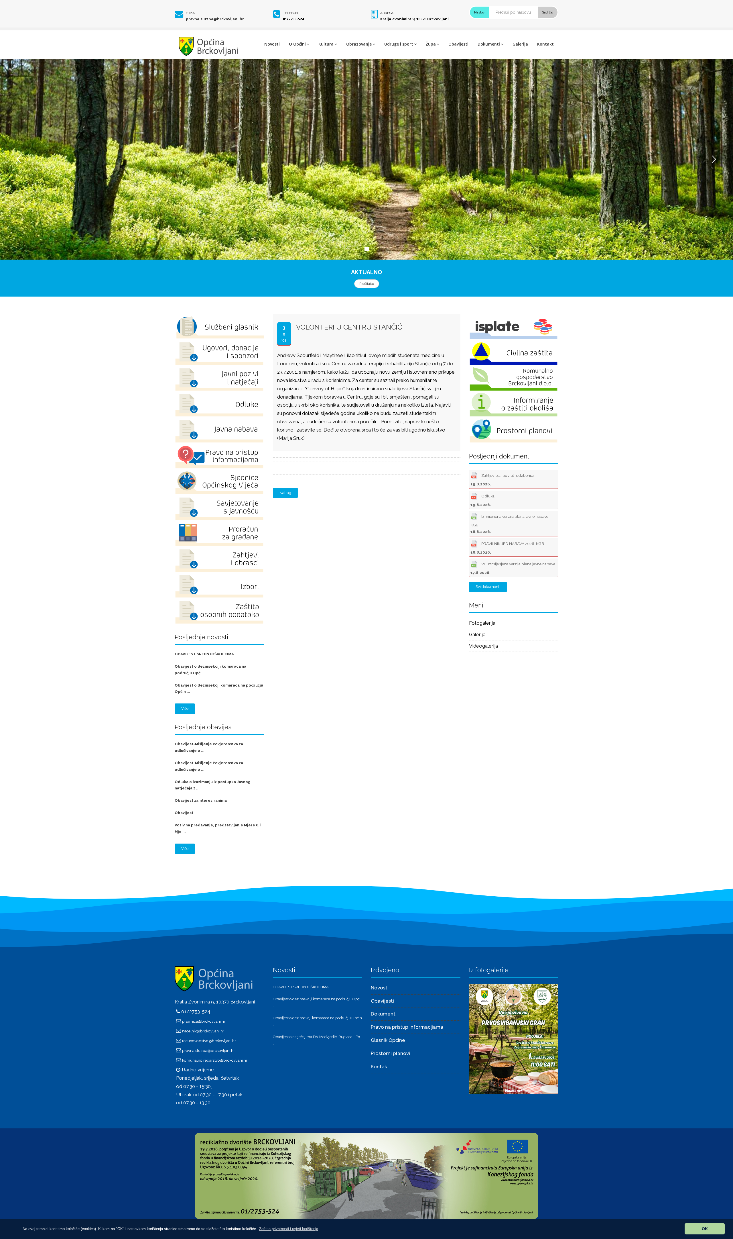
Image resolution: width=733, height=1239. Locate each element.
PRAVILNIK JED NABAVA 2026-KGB (507, 547)
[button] (288, 1228)
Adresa (386, 13)
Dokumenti (489, 44)
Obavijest (184, 813)
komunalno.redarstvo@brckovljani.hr (214, 1060)
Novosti (272, 44)
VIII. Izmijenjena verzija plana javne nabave (512, 568)
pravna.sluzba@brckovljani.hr (215, 18)
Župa (431, 44)
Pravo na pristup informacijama (407, 1027)
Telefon (290, 13)
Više (184, 708)
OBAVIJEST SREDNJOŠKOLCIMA (204, 654)
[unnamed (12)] (513, 1038)
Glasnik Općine (388, 1040)
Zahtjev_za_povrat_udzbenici (502, 479)
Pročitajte (366, 284)
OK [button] (705, 1228)
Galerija (520, 44)
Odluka (482, 500)
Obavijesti (458, 44)
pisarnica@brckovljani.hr (203, 1021)
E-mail (192, 13)
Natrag (285, 493)
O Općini (297, 44)
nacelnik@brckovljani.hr (203, 1031)
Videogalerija (483, 646)
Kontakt (545, 44)
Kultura (326, 44)
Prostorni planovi (390, 1053)
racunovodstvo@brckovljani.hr (209, 1040)
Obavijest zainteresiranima (201, 800)
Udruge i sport (398, 44)
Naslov (479, 12)
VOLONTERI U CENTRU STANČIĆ (349, 327)
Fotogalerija (482, 623)
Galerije (477, 634)
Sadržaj (547, 12)
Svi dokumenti (488, 587)
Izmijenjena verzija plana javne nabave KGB (509, 524)
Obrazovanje (359, 44)
